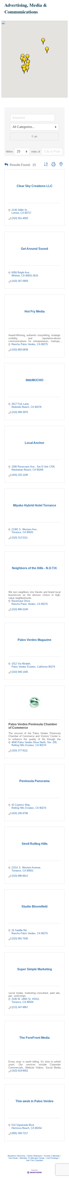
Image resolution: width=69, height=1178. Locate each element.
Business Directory (16, 1156)
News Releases (34, 1156)
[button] (43, 41)
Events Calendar (52, 1156)
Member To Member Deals (32, 1158)
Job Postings (52, 1158)
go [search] (35, 136)
